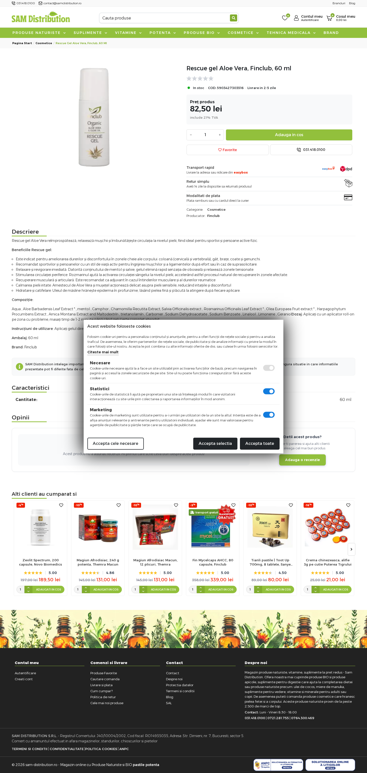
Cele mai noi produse (106, 703)
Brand (331, 32)
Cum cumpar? (101, 691)
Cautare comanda (105, 679)
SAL (169, 703)
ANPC (124, 749)
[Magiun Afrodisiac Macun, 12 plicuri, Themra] (155, 527)
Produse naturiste (37, 32)
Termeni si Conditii (29, 749)
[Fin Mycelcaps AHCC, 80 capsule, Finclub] (212, 527)
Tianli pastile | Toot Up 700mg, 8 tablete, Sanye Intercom (270, 562)
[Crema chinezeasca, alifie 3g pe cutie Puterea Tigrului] (327, 527)
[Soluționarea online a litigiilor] (330, 765)
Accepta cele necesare (115, 443)
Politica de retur (103, 697)
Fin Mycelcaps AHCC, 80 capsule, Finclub (212, 562)
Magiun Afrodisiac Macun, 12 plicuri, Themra (155, 562)
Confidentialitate (67, 749)
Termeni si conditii (180, 691)
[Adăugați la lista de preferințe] (61, 505)
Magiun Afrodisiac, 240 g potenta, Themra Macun (98, 562)
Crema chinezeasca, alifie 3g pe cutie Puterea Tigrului (328, 562)
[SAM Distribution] (41, 17)
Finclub (213, 216)
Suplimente (89, 32)
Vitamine (126, 32)
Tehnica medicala (289, 32)
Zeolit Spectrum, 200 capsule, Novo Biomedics (40, 562)
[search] (233, 17)
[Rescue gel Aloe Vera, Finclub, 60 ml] (98, 116)
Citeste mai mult (103, 352)
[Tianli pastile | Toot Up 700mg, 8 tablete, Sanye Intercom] (270, 527)
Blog (169, 697)
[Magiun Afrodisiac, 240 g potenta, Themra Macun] (98, 527)
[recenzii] (266, 78)
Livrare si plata (101, 685)
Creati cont (24, 679)
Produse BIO (200, 32)
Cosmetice (241, 32)
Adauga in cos (289, 134)
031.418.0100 (313, 149)
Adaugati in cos (48, 589)
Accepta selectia (215, 443)
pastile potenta (146, 765)
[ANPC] (278, 765)
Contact (172, 673)
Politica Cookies (101, 749)
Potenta (161, 32)
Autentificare (25, 673)
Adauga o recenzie (302, 460)
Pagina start (22, 43)
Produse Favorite (103, 673)
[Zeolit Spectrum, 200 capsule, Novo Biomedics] (40, 527)
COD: (212, 88)
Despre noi (174, 679)
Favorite (229, 150)
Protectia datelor (179, 685)
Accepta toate (259, 443)
